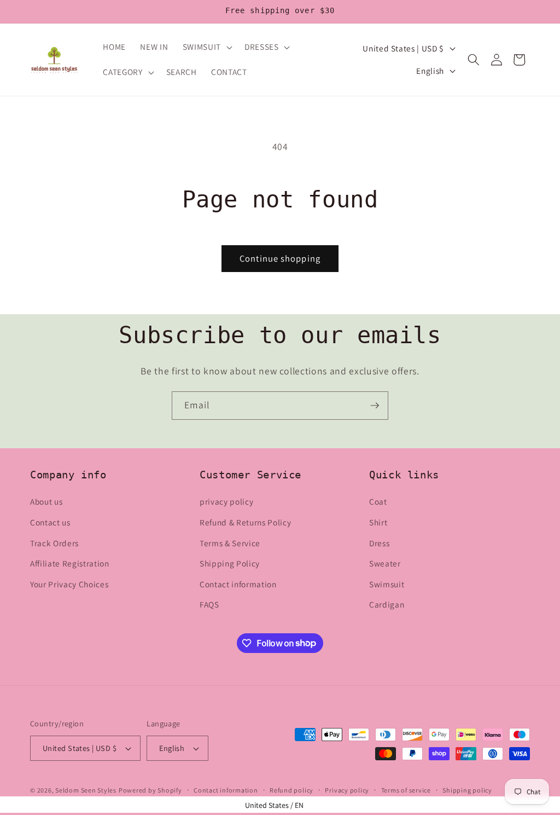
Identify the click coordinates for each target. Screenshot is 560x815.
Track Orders (54, 542)
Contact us (50, 522)
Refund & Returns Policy (245, 522)
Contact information (238, 584)
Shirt (378, 522)
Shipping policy (467, 790)
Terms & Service (230, 542)
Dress (379, 542)
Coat (378, 501)
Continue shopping (280, 258)
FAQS (209, 604)
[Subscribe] (374, 405)
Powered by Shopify (150, 790)
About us (46, 501)
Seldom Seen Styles (85, 790)
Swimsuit (386, 584)
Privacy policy (347, 790)
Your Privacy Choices (69, 584)
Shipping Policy (230, 563)
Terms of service (406, 790)
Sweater (385, 563)
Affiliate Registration (69, 563)
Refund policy (291, 790)
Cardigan (386, 604)
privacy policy (226, 501)
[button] (206, 47)
